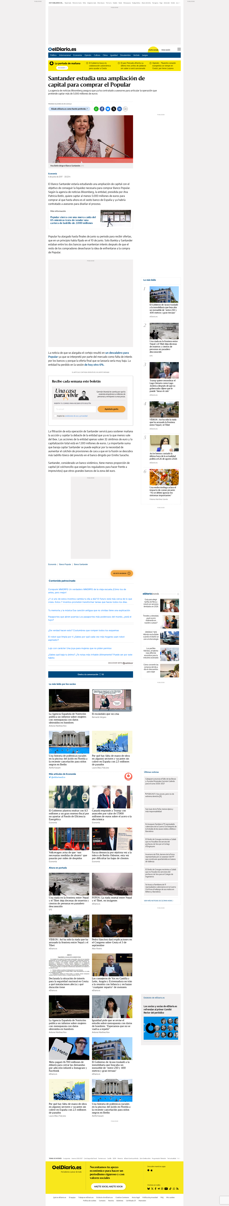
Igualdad (114, 55)
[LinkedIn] (119, 109)
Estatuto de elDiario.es (154, 997)
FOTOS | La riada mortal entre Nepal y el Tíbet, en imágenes (112, 899)
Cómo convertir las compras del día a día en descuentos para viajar (151, 668)
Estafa (173, 3)
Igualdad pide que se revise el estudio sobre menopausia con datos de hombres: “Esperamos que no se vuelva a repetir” (112, 1025)
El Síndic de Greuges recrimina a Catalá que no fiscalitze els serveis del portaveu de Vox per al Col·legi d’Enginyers (160, 842)
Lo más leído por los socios (62, 684)
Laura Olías (96, 768)
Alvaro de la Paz (146, 3)
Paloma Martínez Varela (159, 499)
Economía (77, 55)
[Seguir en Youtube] (166, 1188)
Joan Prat (179, 3)
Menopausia (127, 3)
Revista (111, 1201)
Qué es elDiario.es (59, 1197)
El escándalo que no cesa (105, 713)
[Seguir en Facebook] (155, 1188)
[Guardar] (125, 109)
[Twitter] (113, 109)
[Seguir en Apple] (152, 1170)
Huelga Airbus (136, 3)
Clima (105, 55)
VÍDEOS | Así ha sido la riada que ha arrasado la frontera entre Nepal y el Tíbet (68, 942)
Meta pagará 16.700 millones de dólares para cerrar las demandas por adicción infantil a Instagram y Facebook (68, 1066)
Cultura (97, 55)
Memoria (120, 1158)
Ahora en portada (58, 867)
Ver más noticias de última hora (158, 901)
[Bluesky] (107, 109)
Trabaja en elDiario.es (86, 1197)
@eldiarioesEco (58, 777)
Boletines (119, 1201)
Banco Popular (65, 564)
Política (53, 55)
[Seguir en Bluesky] (148, 1188)
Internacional (65, 55)
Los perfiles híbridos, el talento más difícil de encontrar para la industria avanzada (150, 653)
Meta (84, 3)
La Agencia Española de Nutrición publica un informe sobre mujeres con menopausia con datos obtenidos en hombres (67, 718)
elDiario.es (96, 904)
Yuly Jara (105, 768)
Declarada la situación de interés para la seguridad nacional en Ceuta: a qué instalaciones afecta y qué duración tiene (69, 983)
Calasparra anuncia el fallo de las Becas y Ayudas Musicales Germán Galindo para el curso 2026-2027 (160, 781)
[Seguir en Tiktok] (170, 1188)
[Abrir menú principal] (179, 49)
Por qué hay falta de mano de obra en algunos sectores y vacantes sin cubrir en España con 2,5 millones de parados (111, 760)
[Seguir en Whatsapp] (174, 1188)
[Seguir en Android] (148, 1170)
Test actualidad (171, 1158)
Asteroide (167, 3)
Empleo (115, 3)
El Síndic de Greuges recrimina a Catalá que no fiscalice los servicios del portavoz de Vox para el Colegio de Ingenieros (160, 873)
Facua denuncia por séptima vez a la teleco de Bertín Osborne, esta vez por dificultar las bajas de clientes (112, 855)
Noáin (120, 3)
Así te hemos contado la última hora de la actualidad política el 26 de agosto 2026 (163, 456)
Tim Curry (109, 3)
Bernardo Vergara (99, 717)
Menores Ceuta (77, 3)
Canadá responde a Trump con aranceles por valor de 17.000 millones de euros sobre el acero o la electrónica (112, 815)
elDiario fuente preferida (131, 1158)
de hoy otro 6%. (94, 364)
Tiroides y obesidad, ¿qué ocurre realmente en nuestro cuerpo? (151, 619)
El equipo (72, 1197)
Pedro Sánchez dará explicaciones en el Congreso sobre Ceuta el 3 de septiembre (112, 942)
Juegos (145, 55)
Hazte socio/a (153, 50)
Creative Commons (122, 1197)
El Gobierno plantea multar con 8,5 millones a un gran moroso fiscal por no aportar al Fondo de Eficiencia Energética (69, 815)
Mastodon (142, 1201)
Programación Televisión (159, 1158)
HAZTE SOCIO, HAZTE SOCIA (108, 1186)
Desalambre (125, 55)
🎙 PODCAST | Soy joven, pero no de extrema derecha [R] (159, 795)
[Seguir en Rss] (177, 1188)
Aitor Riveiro (97, 948)
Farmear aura (102, 1158)
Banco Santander (81, 564)
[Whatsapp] (96, 109)
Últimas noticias (151, 772)
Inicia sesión (166, 50)
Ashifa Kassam (55, 768)
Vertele (136, 55)
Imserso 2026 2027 (77, 1158)
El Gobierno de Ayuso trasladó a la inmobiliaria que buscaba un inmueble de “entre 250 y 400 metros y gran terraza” (110, 1066)
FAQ (162, 1197)
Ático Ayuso (101, 3)
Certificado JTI (131, 1201)
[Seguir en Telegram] (159, 1188)
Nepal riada (68, 3)
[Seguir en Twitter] (152, 1188)
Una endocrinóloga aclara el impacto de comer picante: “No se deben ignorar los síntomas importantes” (163, 491)
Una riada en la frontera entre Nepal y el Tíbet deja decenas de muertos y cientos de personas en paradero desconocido (69, 902)
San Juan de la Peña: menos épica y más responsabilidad (159, 810)
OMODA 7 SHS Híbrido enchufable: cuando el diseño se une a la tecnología (151, 635)
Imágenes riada (91, 3)
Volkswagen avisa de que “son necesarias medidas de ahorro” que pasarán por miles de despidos (68, 855)
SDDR (114, 1158)
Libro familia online (145, 1158)
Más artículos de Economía (62, 774)
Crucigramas (66, 1158)
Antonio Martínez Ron (58, 726)
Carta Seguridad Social (90, 1158)
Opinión (88, 55)
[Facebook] (102, 109)
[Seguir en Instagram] (162, 1188)
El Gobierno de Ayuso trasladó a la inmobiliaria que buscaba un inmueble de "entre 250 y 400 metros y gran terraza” (164, 308)
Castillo (109, 1158)
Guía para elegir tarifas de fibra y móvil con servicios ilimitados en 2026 (151, 603)
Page (161, 3)
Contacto (102, 1201)
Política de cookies (89, 1201)
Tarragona (155, 3)
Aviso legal (136, 1197)
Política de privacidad (150, 1197)
